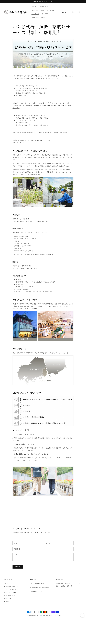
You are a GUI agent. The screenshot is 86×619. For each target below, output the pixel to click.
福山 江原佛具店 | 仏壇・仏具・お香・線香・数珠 (40, 615)
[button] (34, 7)
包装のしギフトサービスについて (13, 592)
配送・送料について (9, 595)
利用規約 (6, 601)
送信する (17, 566)
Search (6, 583)
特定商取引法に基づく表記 (11, 586)
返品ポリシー (8, 598)
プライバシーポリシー (10, 589)
